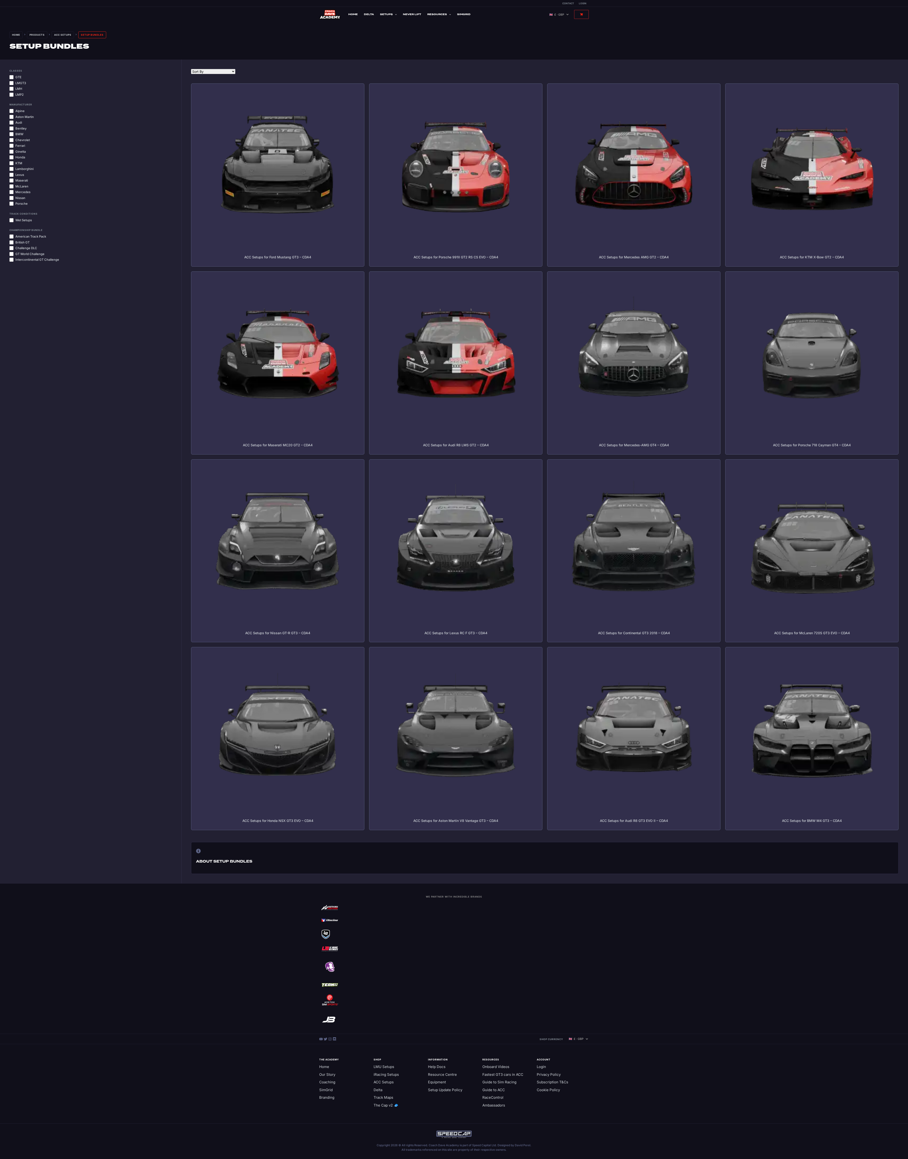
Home (353, 14)
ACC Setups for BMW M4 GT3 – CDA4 (812, 821)
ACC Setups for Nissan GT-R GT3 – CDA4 (277, 633)
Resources (437, 14)
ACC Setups (62, 34)
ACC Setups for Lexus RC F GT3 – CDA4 (455, 633)
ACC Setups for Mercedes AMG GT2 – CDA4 (634, 257)
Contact (568, 3)
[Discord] (334, 1039)
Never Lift (412, 14)
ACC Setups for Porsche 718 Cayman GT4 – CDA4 (812, 445)
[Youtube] (321, 1039)
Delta (369, 14)
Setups (386, 14)
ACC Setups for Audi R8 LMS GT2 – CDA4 (456, 445)
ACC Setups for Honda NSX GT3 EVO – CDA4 (277, 821)
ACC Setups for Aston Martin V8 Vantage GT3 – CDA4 (455, 821)
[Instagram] (330, 1039)
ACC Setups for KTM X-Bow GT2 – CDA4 (812, 257)
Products (37, 34)
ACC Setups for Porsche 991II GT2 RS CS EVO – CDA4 (456, 257)
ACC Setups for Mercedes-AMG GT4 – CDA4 (634, 445)
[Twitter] (326, 1039)
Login (582, 3)
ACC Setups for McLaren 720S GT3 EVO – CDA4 (812, 633)
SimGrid (464, 14)
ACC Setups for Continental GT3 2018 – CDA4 (634, 633)
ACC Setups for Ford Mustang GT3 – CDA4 (277, 257)
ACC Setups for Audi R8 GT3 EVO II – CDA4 (634, 821)
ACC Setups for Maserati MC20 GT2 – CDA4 (278, 445)
